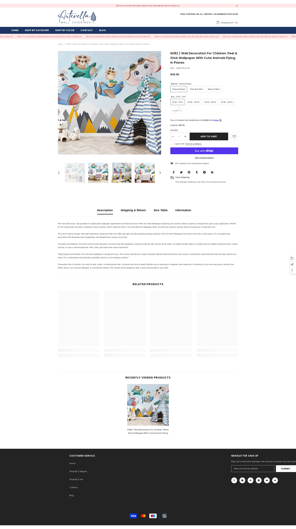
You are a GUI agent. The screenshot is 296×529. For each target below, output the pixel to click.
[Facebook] (174, 172)
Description (105, 210)
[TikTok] (259, 480)
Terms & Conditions (193, 144)
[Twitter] (182, 172)
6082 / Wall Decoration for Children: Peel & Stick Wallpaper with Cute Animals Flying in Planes (148, 431)
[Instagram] (242, 480)
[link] (78, 350)
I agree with (179, 144)
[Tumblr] (197, 172)
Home (60, 44)
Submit (285, 468)
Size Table (161, 210)
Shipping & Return (133, 210)
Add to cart (209, 136)
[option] (109, 103)
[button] (58, 172)
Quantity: (174, 130)
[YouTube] (267, 480)
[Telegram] (205, 172)
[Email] (213, 172)
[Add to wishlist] (234, 136)
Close (237, 5)
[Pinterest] (190, 172)
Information (183, 210)
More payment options (204, 158)
